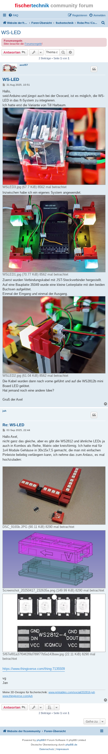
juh (4, 410)
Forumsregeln (33, 43)
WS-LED (11, 32)
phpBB (41, 740)
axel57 (24, 65)
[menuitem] (13, 15)
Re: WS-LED (13, 425)
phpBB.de (71, 744)
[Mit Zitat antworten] (94, 69)
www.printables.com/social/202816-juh (71, 692)
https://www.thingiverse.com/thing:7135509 (34, 669)
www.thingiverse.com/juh (18, 695)
